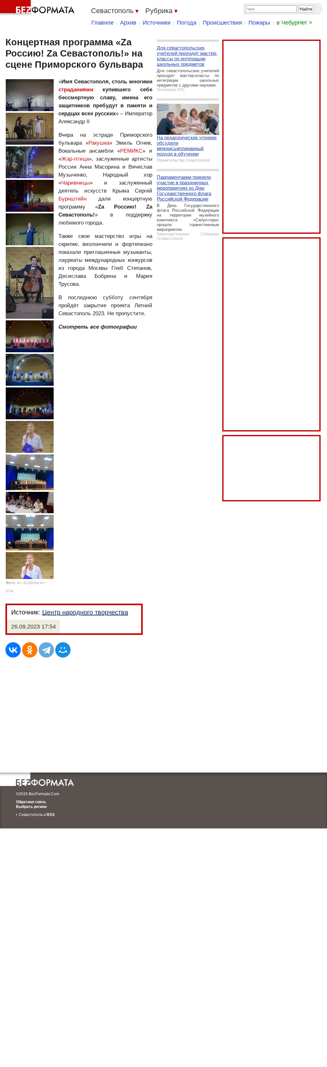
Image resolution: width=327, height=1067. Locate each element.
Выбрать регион (31, 806)
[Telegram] (46, 650)
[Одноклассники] (29, 650)
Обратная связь (31, 802)
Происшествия (222, 22)
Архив (128, 22)
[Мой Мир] (63, 650)
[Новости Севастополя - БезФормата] (38, 8)
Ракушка (98, 143)
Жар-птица (75, 159)
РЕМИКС (131, 151)
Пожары (259, 22)
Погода (186, 22)
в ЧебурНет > (294, 22)
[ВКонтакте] (13, 650)
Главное (102, 22)
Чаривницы (75, 183)
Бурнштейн (72, 199)
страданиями (75, 90)
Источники (157, 22)
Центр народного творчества (85, 612)
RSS (51, 814)
